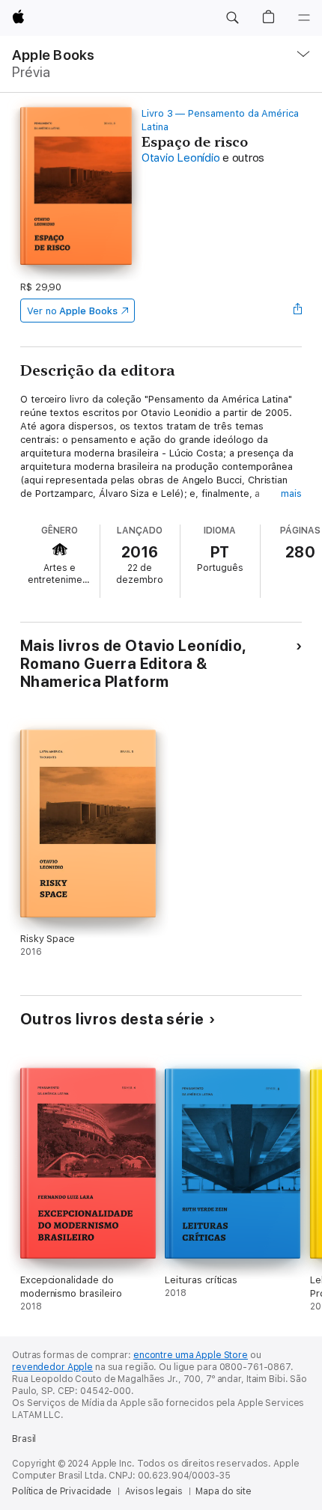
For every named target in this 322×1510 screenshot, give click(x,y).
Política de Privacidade (62, 1491)
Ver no (72, 311)
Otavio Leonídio (180, 158)
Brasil (24, 1439)
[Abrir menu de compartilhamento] (297, 310)
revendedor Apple (52, 1367)
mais (291, 493)
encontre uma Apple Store (190, 1355)
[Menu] (304, 18)
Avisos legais (153, 1491)
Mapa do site (223, 1491)
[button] (232, 18)
